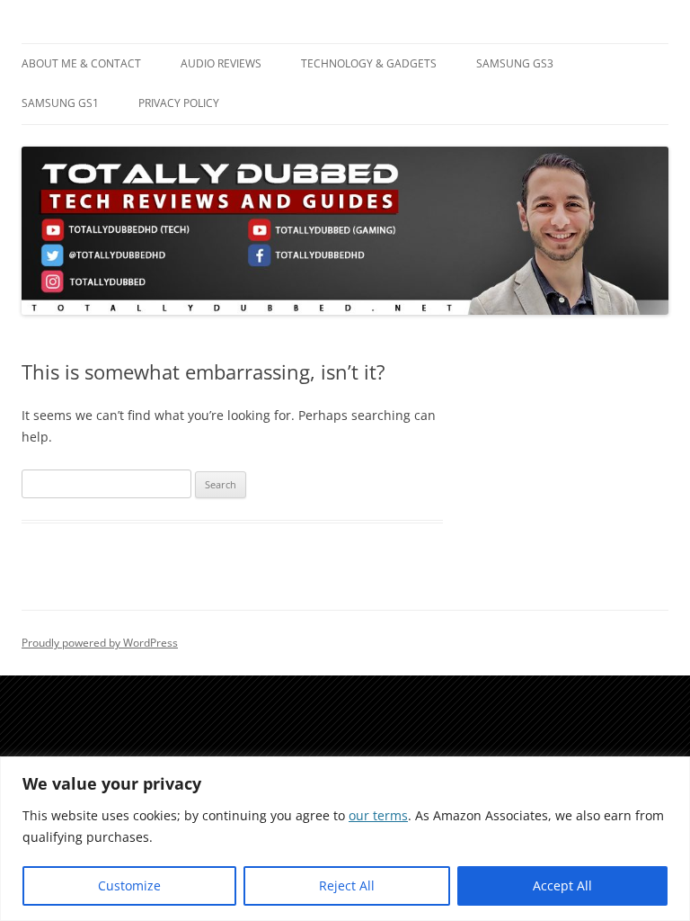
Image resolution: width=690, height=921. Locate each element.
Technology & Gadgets (369, 63)
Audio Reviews (221, 63)
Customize (129, 885)
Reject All (347, 885)
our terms (378, 815)
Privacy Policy (178, 103)
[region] (345, 838)
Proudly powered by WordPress (100, 642)
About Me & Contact (81, 63)
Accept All (562, 885)
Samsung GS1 (60, 103)
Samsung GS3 (514, 63)
